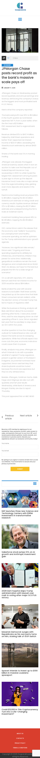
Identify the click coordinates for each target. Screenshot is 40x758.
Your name (5, 443)
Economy (7, 65)
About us (20, 733)
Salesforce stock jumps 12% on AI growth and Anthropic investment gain (19, 554)
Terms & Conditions (20, 748)
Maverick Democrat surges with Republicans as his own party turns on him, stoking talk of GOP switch (19, 634)
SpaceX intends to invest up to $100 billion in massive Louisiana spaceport (20, 672)
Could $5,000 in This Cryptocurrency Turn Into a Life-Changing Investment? (20, 711)
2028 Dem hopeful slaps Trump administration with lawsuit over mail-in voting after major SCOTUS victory (19, 594)
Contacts (20, 738)
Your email (5, 451)
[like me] (8, 58)
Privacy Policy (20, 743)
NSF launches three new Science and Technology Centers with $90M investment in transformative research (20, 514)
